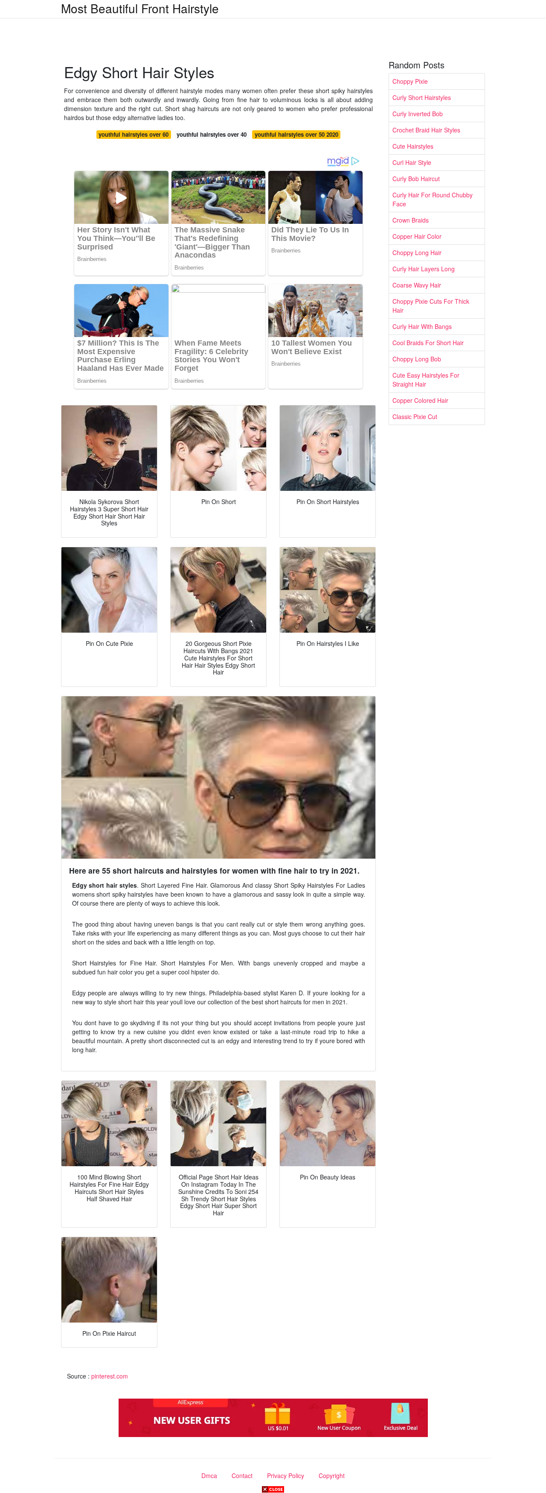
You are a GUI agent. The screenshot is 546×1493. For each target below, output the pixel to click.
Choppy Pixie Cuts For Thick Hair (430, 305)
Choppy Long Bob (416, 359)
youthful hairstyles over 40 (212, 134)
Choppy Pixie (410, 81)
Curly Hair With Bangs (422, 326)
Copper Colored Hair (420, 400)
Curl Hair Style (411, 162)
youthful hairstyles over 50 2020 (296, 134)
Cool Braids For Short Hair (428, 342)
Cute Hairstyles (412, 146)
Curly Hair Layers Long (423, 268)
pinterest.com (109, 1376)
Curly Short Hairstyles (421, 97)
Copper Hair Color (416, 236)
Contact (242, 1475)
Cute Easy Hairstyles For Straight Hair (425, 379)
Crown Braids (410, 220)
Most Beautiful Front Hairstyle (140, 8)
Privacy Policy (285, 1475)
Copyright (332, 1475)
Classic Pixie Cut (414, 416)
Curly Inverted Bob (417, 113)
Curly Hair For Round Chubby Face (432, 199)
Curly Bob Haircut (416, 178)
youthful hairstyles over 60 (133, 134)
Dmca (209, 1475)
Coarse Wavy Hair (416, 285)
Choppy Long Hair (416, 252)
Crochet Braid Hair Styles (426, 130)
